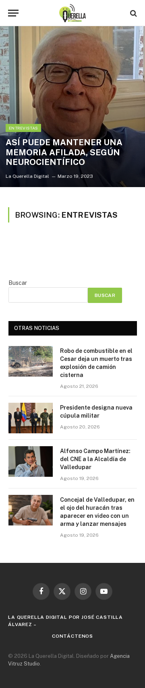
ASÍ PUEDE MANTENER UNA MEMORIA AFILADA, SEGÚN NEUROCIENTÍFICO (64, 152)
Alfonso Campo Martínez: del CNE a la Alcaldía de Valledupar (95, 459)
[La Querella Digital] (72, 13)
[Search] (132, 13)
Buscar (17, 283)
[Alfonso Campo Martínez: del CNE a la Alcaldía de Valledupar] (30, 461)
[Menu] (13, 13)
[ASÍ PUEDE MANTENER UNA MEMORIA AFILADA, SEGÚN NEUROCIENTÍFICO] (72, 106)
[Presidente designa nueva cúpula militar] (30, 418)
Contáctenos (72, 636)
